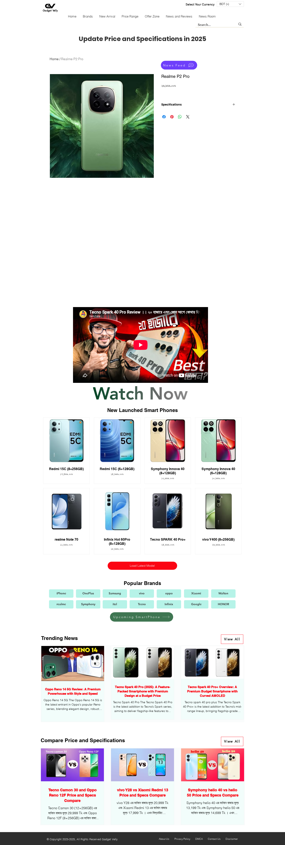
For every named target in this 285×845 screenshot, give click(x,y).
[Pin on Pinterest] (171, 116)
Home (54, 59)
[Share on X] (187, 116)
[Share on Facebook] (163, 116)
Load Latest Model (142, 565)
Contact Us (214, 838)
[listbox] (230, 4)
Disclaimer (232, 838)
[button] (230, 4)
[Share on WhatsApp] (179, 116)
